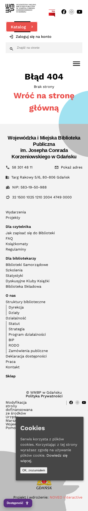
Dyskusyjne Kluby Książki (27, 281)
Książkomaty (17, 244)
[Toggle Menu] (76, 63)
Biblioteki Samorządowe (27, 265)
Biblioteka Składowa (23, 286)
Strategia (17, 329)
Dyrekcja (16, 307)
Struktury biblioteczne (25, 302)
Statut (14, 323)
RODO (14, 345)
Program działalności (27, 334)
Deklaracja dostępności (26, 356)
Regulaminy (16, 249)
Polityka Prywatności (44, 396)
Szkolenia (14, 270)
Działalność (16, 318)
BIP (11, 340)
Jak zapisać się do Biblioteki (30, 233)
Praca (11, 361)
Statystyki (14, 275)
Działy (14, 313)
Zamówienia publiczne (28, 351)
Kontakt (13, 367)
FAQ (9, 238)
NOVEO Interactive (66, 497)
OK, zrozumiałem (33, 470)
